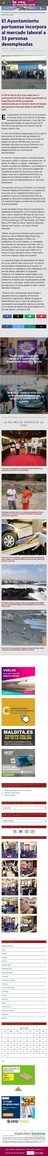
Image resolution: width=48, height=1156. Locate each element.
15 (36, 1043)
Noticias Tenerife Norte (12, 793)
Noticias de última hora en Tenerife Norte (18, 790)
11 (11, 1043)
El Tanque (4, 957)
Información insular (7, 969)
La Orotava (5, 984)
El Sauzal (4, 954)
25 (11, 1051)
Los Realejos (5, 991)
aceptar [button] (30, 1153)
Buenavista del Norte (7, 946)
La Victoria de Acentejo (8, 988)
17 (4, 1047)
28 (30, 1051)
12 (17, 1043)
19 (17, 1047)
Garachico (4, 961)
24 (5, 1051)
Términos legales (9, 795)
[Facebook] (7, 326)
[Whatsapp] (29, 326)
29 (37, 1051)
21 (30, 1047)
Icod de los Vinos (6, 965)
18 (11, 1047)
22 (37, 1047)
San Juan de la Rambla (8, 1010)
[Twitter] (18, 326)
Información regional (7, 972)
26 (17, 1051)
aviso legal (39, 1153)
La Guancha (5, 976)
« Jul (3, 1061)
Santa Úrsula (5, 1014)
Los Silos (4, 995)
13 (23, 1043)
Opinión (4, 1003)
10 (5, 1043)
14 (30, 1043)
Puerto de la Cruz (7, 15)
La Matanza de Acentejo (8, 980)
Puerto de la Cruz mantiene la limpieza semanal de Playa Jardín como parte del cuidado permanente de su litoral (23, 649)
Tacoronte (4, 1018)
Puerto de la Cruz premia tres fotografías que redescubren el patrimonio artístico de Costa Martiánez (22, 469)
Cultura (3, 950)
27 (23, 1051)
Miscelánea (5, 999)
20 (24, 1047)
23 (43, 1047)
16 (43, 1043)
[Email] (40, 326)
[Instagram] (26, 831)
